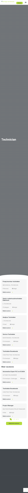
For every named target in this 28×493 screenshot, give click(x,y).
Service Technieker (9, 334)
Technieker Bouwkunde (10, 351)
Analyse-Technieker (9, 317)
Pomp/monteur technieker (11, 281)
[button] (25, 2)
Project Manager (8, 405)
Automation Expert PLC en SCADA (14, 371)
